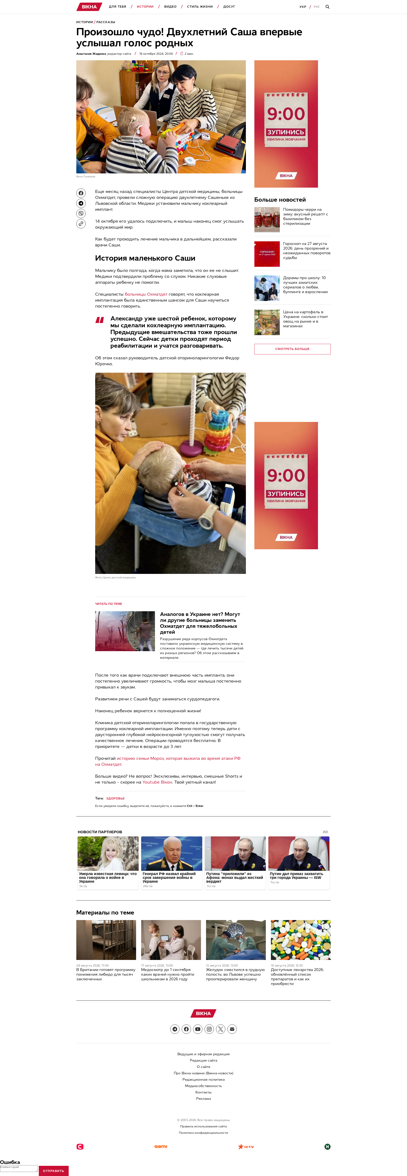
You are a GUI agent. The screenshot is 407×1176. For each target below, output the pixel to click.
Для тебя (117, 6)
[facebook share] (81, 193)
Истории (145, 6)
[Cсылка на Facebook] (186, 1029)
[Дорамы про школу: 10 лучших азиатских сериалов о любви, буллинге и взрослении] (267, 288)
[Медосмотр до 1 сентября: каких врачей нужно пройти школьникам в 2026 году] (171, 940)
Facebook (89, 176)
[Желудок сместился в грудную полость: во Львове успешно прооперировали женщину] (236, 940)
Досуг (229, 6)
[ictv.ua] (246, 1147)
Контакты (203, 1092)
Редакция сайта (203, 1060)
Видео (170, 6)
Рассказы (105, 22)
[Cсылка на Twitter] (220, 1029)
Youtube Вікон (157, 782)
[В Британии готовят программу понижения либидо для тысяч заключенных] (106, 940)
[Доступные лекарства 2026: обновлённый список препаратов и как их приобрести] (301, 940)
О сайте (203, 1067)
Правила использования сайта (203, 1126)
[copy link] (81, 223)
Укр (303, 7)
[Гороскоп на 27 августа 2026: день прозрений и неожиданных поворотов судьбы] (267, 254)
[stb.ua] (80, 1147)
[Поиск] (328, 7)
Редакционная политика (204, 1080)
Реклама (203, 1099)
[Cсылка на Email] (232, 1029)
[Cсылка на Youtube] (197, 1029)
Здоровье (115, 798)
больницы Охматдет (146, 294)
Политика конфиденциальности (203, 1133)
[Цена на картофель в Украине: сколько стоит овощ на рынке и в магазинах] (267, 322)
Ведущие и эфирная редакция (203, 1054)
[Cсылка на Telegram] (175, 1029)
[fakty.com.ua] (160, 1147)
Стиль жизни (200, 6)
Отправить (53, 1171)
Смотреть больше (292, 349)
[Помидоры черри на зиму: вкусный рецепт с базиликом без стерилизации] (267, 220)
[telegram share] (81, 203)
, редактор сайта (104, 54)
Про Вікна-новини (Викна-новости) (203, 1073)
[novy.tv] (327, 1147)
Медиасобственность (203, 1086)
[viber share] (81, 213)
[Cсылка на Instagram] (209, 1029)
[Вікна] (89, 7)
